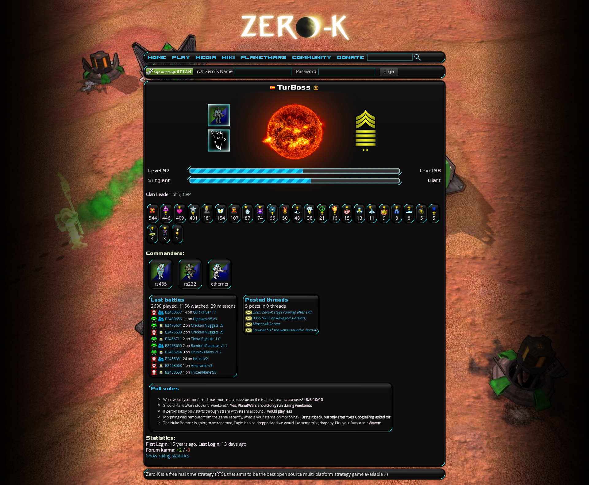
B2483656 (173, 318)
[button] (389, 71)
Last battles (167, 300)
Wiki (228, 57)
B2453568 (173, 365)
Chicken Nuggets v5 (207, 325)
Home (157, 57)
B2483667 (173, 312)
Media (205, 57)
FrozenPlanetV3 (204, 372)
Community (311, 57)
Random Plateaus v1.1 (209, 345)
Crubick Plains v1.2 (206, 352)
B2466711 (173, 338)
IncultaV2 (200, 358)
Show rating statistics (167, 456)
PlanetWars (264, 57)
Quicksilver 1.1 (205, 312)
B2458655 (173, 345)
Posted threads (266, 300)
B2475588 (173, 332)
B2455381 (173, 358)
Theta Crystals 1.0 (205, 338)
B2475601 (173, 325)
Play (181, 57)
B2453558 (173, 372)
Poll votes (165, 388)
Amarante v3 (201, 365)
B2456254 (173, 352)
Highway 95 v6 (205, 318)
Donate (350, 57)
